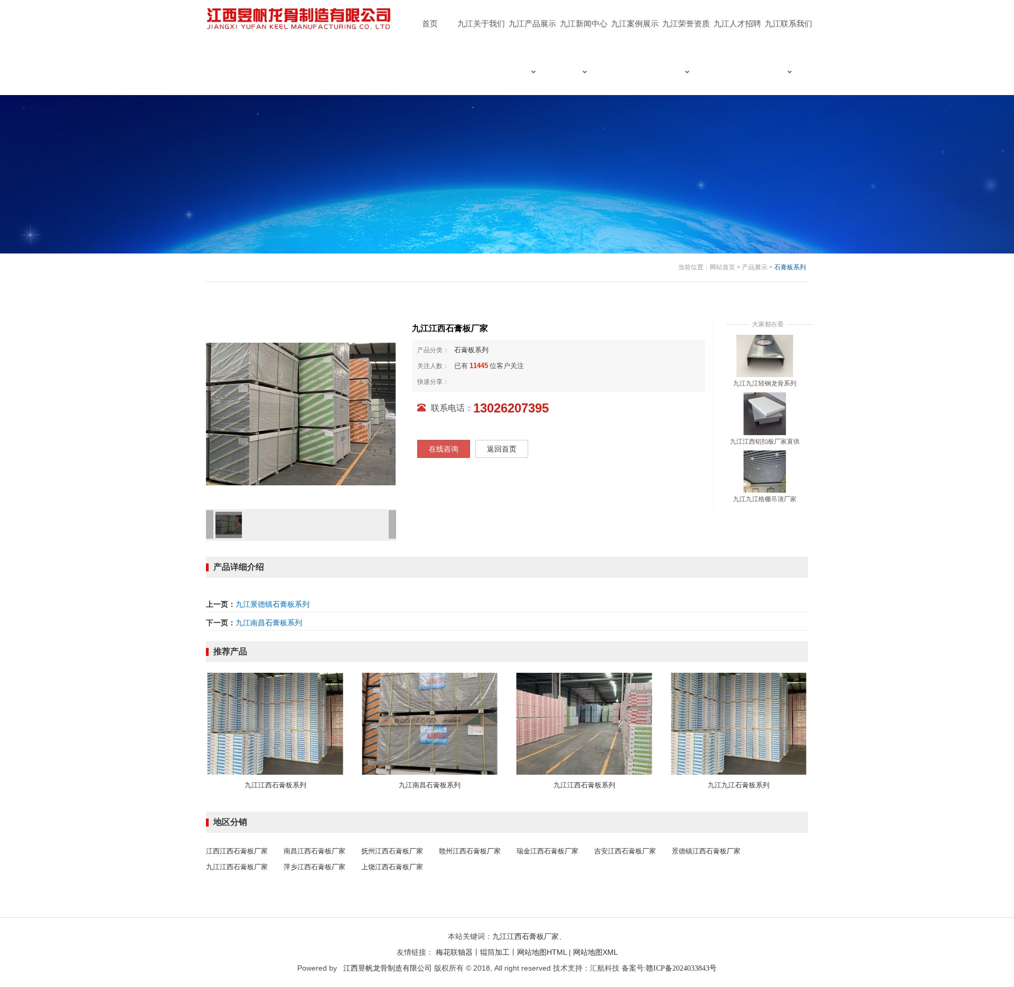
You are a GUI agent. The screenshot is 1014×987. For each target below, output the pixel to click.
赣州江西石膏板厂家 (470, 851)
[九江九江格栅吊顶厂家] (764, 471)
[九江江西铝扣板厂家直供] (764, 413)
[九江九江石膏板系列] (739, 723)
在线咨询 (443, 449)
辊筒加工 (495, 952)
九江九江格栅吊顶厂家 (764, 499)
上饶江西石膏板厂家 (392, 867)
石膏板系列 (790, 267)
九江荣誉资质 (686, 23)
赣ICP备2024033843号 (681, 968)
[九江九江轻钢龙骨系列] (764, 355)
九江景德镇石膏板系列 (272, 604)
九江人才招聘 (737, 23)
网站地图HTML (542, 952)
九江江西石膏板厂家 (237, 867)
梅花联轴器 (454, 952)
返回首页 (502, 449)
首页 (430, 23)
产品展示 (754, 267)
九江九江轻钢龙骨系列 (764, 383)
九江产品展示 (532, 23)
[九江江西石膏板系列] (275, 723)
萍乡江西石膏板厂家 (314, 867)
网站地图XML (595, 952)
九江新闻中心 (583, 23)
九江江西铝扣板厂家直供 (765, 441)
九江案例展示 (635, 23)
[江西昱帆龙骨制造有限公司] (300, 19)
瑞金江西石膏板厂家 (547, 851)
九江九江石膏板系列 (738, 785)
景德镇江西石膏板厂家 (706, 851)
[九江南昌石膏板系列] (430, 723)
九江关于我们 (481, 23)
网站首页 (722, 267)
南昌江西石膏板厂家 (314, 851)
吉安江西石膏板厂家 (625, 851)
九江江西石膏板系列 (275, 785)
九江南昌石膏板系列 (269, 622)
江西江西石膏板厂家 (237, 851)
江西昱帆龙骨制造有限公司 (387, 968)
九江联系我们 (788, 23)
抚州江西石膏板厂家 (392, 851)
